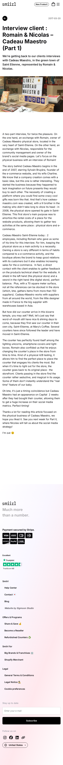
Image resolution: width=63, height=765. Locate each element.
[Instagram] (4, 737)
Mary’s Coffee (41, 326)
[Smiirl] (23, 737)
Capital (43, 394)
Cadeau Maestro (11, 141)
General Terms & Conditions (19, 675)
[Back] (4, 18)
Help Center (10, 587)
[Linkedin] (17, 737)
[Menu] (58, 4)
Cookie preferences (14, 689)
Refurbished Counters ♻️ (17, 637)
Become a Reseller (14, 630)
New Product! (42, 4)
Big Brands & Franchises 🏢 (18, 653)
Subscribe (31, 720)
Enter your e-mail (12, 710)
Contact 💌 (10, 594)
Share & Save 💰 (12, 623)
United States (16, 745)
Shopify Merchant (13, 659)
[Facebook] (11, 737)
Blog (6, 601)
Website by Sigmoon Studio (19, 608)
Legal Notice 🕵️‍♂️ (12, 682)
